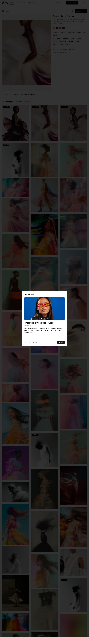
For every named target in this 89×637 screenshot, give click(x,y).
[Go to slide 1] (41, 318)
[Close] (65, 293)
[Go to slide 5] (47, 318)
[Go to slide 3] (44, 318)
